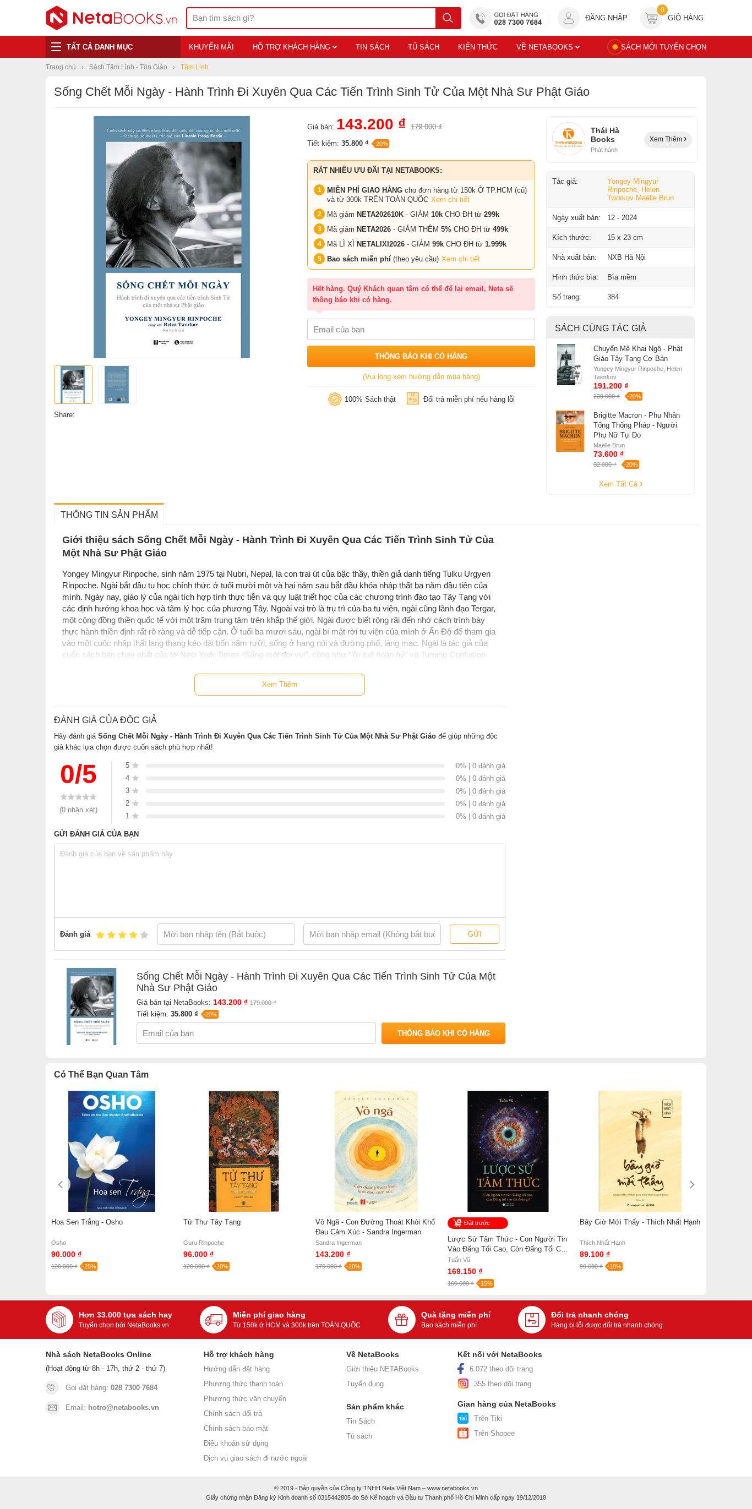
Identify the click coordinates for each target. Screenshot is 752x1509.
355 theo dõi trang (502, 1384)
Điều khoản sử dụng (236, 1443)
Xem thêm (667, 139)
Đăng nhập (606, 18)
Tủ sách (359, 1436)
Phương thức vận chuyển (245, 1399)
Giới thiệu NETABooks (382, 1369)
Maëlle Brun (655, 198)
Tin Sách (360, 1421)
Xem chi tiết (450, 199)
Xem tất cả (619, 484)
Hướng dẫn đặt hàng (237, 1369)
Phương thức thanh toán (243, 1384)
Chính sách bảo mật (236, 1428)
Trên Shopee (494, 1433)
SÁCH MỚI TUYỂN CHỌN (663, 47)
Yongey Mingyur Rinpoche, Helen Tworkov (633, 189)
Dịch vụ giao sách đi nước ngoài (256, 1458)
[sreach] (447, 18)
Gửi (475, 934)
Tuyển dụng (365, 1384)
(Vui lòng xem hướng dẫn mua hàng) (421, 377)
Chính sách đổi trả (233, 1413)
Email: (112, 1407)
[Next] (691, 1184)
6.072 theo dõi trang (501, 1369)
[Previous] (60, 1184)
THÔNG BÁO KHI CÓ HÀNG (421, 356)
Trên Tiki (488, 1418)
